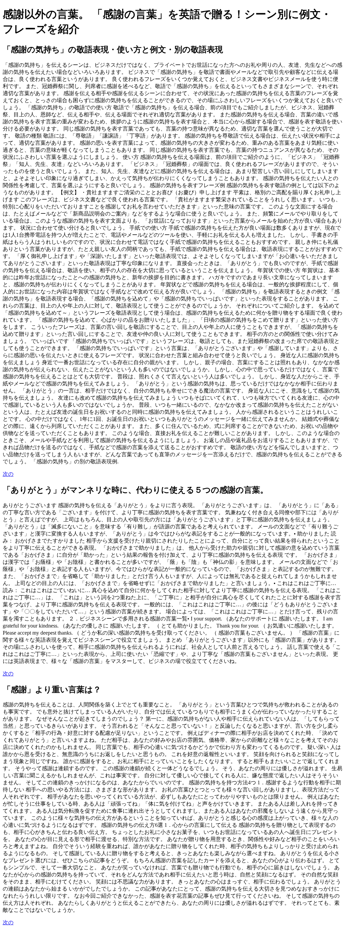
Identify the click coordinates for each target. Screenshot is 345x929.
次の (8, 474)
